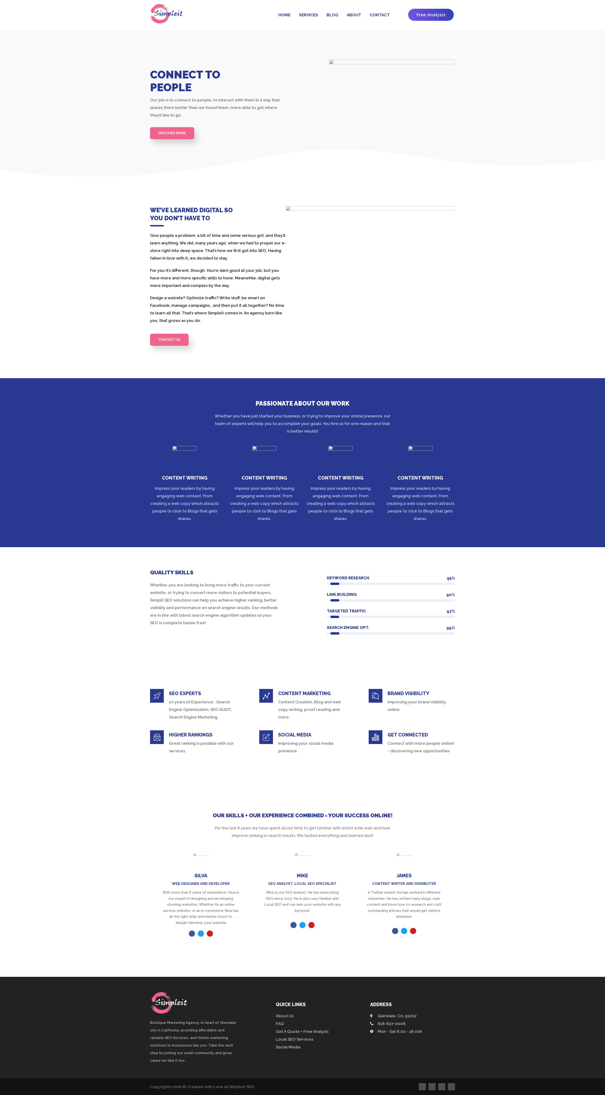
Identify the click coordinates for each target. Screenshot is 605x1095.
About (354, 15)
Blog (332, 15)
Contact (380, 15)
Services (308, 15)
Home (284, 15)
